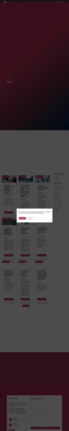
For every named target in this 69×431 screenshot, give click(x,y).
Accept (22, 218)
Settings (30, 218)
